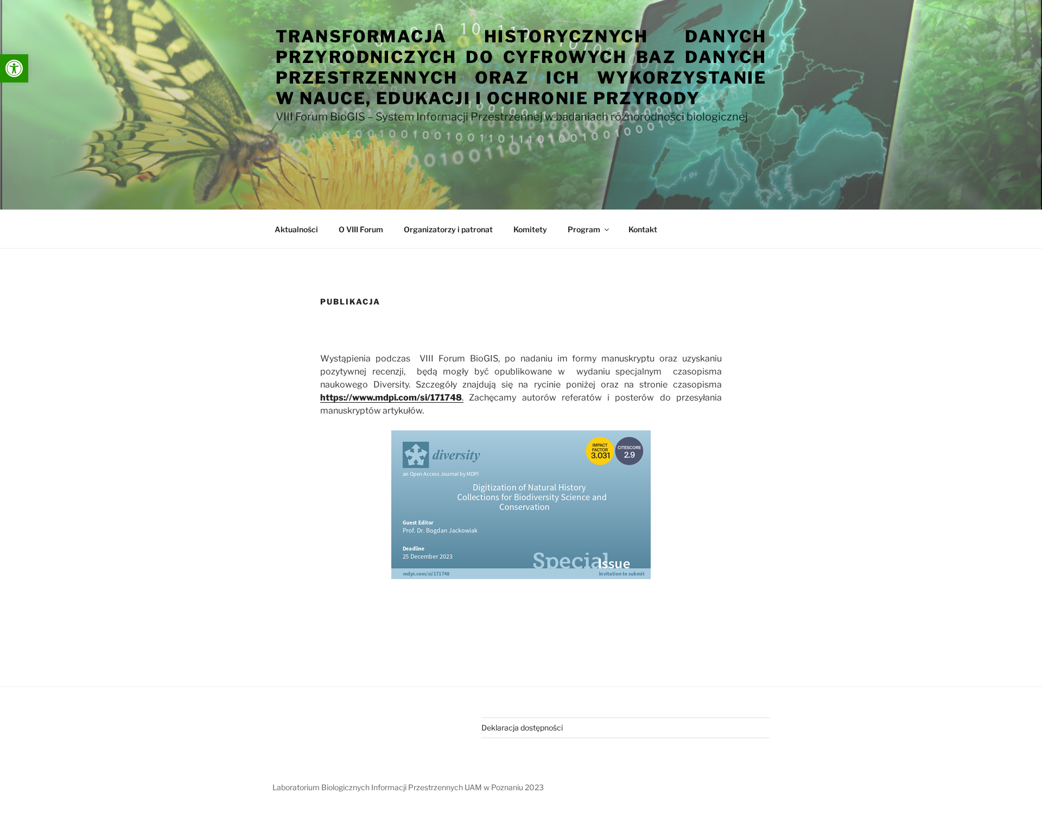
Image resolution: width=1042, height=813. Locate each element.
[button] (14, 68)
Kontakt (642, 229)
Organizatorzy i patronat (448, 229)
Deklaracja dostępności (522, 727)
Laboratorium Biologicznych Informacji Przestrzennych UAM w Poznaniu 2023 (408, 787)
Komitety (530, 229)
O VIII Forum (361, 229)
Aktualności (296, 229)
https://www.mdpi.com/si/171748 (391, 397)
